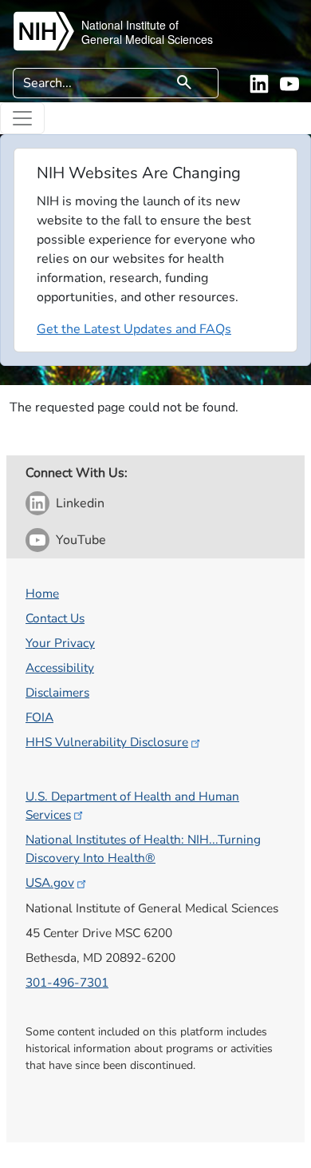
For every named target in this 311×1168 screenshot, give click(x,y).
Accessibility (60, 667)
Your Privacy (60, 642)
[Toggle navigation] (22, 118)
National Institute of (130, 25)
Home (42, 593)
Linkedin (80, 503)
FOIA (39, 717)
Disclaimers (57, 692)
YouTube (81, 540)
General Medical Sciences (147, 39)
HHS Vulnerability (107, 741)
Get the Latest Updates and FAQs (134, 329)
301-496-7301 (67, 982)
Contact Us (55, 618)
